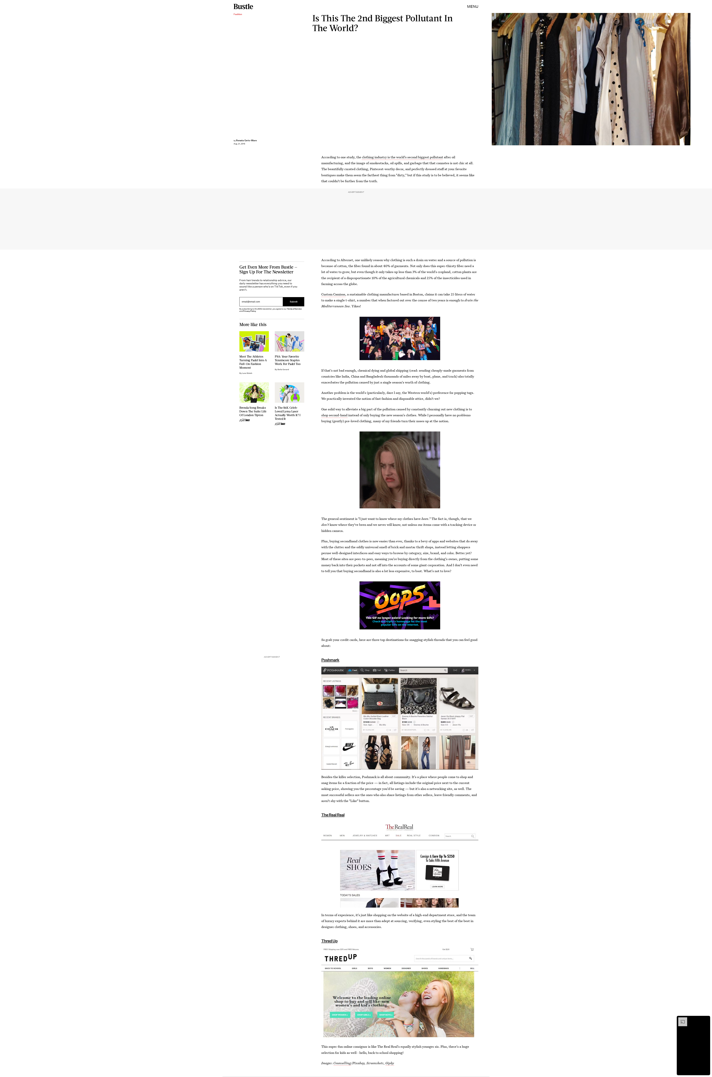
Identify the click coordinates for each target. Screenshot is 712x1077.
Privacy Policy (249, 311)
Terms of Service (294, 309)
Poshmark (330, 660)
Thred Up (329, 941)
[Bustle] (243, 6)
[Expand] (681, 1019)
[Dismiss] (706, 1019)
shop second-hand (334, 415)
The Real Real (333, 815)
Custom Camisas (333, 294)
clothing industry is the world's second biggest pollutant (402, 157)
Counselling (342, 1063)
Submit (294, 301)
